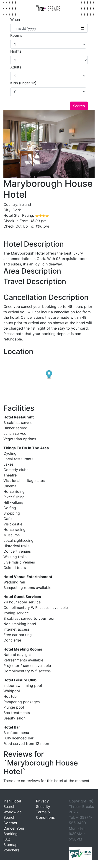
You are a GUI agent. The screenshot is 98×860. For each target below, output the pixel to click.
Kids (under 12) (23, 83)
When (15, 19)
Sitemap (10, 844)
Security (43, 806)
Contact (10, 823)
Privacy (42, 801)
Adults (15, 67)
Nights (15, 51)
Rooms (16, 35)
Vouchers (11, 850)
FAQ (6, 839)
